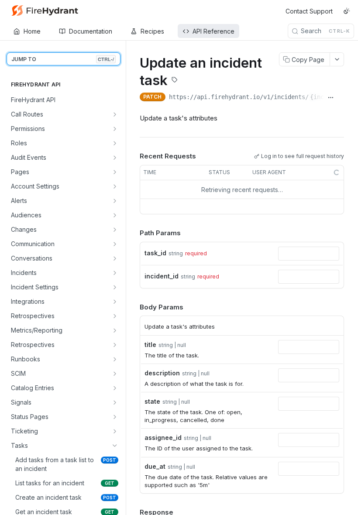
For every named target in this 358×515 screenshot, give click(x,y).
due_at (155, 466)
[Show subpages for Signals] (114, 402)
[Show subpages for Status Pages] (114, 416)
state (152, 401)
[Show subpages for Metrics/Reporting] (114, 330)
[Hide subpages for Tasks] (114, 445)
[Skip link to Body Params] (133, 307)
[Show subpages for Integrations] (114, 301)
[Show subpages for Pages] (114, 171)
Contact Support (309, 11)
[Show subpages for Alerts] (114, 200)
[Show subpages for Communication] (114, 243)
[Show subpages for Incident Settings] (114, 287)
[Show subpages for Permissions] (114, 128)
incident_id (162, 276)
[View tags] (174, 81)
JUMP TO (62, 59)
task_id (155, 253)
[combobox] (308, 254)
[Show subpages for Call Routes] (114, 114)
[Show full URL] (330, 98)
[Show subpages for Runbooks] (114, 359)
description (162, 373)
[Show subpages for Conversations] (114, 258)
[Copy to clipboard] (340, 98)
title (150, 344)
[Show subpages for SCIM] (114, 373)
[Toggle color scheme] (347, 11)
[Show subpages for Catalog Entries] (114, 388)
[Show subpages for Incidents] (114, 272)
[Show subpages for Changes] (114, 229)
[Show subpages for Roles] (114, 143)
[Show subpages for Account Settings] (114, 186)
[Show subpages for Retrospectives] (114, 315)
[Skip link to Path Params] (133, 233)
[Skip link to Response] (133, 512)
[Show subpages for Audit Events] (114, 157)
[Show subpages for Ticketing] (114, 431)
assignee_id (163, 437)
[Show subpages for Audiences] (114, 215)
